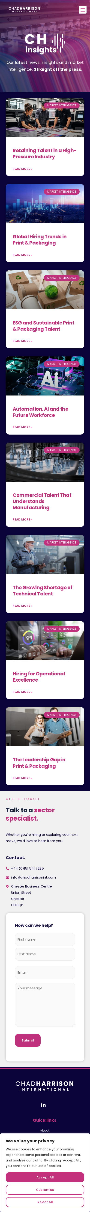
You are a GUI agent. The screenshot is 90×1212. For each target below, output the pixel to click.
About (45, 1130)
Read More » (22, 169)
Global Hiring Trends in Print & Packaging (40, 239)
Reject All (45, 1202)
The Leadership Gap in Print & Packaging (39, 762)
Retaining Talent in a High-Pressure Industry (44, 153)
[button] (83, 10)
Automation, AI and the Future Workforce (40, 412)
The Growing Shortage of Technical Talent (42, 590)
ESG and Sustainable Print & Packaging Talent (43, 325)
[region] (45, 1172)
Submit (27, 1040)
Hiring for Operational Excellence (39, 676)
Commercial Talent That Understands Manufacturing (42, 501)
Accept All (45, 1177)
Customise (45, 1189)
